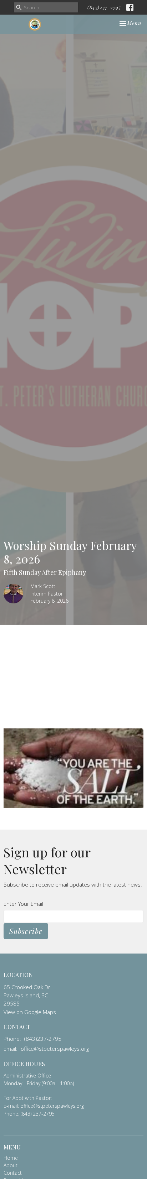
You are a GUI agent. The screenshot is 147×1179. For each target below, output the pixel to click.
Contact (13, 1172)
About (10, 1165)
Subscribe (25, 931)
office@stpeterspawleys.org (55, 1048)
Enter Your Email (23, 903)
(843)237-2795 (104, 7)
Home (11, 1157)
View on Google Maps (30, 1012)
